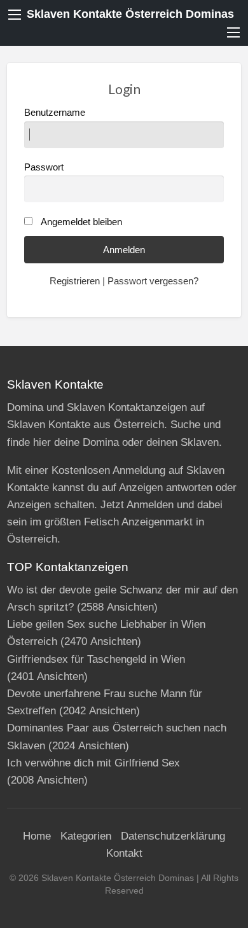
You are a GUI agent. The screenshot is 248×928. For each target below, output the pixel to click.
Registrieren (75, 281)
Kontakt (124, 853)
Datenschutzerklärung (173, 836)
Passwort (44, 167)
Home (37, 836)
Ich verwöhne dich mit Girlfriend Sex (93, 763)
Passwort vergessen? (152, 281)
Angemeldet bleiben (81, 222)
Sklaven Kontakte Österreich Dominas (130, 14)
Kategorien (85, 836)
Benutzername (54, 112)
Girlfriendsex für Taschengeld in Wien (96, 659)
